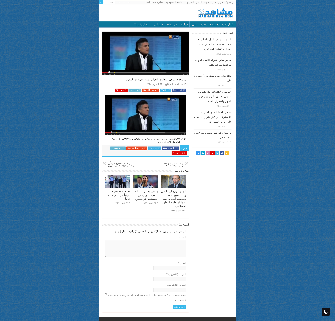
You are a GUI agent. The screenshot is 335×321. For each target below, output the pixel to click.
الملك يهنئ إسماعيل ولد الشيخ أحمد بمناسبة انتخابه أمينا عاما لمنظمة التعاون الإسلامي (173, 199)
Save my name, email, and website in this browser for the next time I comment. (147, 298)
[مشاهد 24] (215, 12)
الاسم (182, 263)
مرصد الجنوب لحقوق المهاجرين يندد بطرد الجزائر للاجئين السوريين (121, 164)
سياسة (184, 24)
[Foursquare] (119, 2)
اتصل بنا (190, 2)
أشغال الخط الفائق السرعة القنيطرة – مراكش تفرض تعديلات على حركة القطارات (212, 117)
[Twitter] (127, 2)
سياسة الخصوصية (174, 2)
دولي (195, 24)
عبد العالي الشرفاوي (173, 84)
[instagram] (117, 2)
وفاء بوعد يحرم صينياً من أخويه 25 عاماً (119, 195)
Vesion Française (154, 2)
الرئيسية (226, 24)
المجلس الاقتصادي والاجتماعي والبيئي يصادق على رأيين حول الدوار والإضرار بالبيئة (214, 96)
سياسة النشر (202, 2)
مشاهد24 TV (141, 24)
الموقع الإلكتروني (176, 284)
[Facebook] (129, 2)
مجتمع (203, 24)
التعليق (181, 237)
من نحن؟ (230, 2)
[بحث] (101, 2)
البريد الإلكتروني (176, 274)
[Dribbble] (122, 2)
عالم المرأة (157, 24)
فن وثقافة (172, 24)
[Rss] (132, 2)
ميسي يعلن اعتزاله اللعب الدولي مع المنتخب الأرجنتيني (146, 195)
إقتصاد (215, 24)
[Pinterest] (124, 2)
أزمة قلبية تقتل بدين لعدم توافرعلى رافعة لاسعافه (173, 164)
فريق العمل (217, 2)
